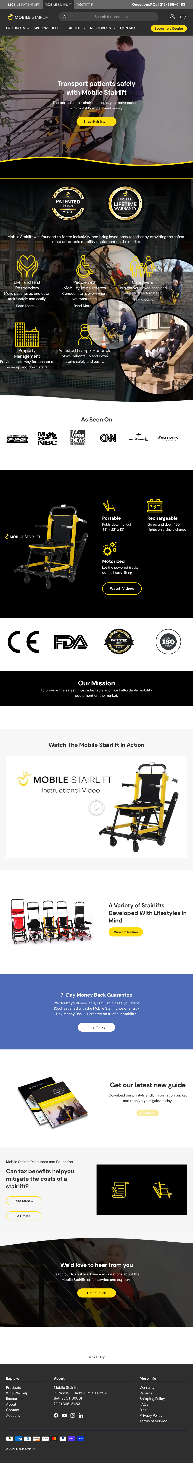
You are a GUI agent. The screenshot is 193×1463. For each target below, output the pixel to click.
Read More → (27, 305)
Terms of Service (153, 1421)
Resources (14, 1398)
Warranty (147, 1387)
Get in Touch (96, 1293)
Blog (143, 1409)
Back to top (96, 1357)
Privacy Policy (151, 1415)
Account (13, 1415)
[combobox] (109, 16)
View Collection (126, 932)
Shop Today (96, 1027)
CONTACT (128, 28)
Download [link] (147, 1113)
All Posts (23, 1216)
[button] (183, 16)
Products (13, 1387)
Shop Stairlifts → (96, 121)
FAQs (144, 1404)
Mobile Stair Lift (26, 1449)
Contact (12, 1409)
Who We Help (17, 1393)
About (11, 1404)
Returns (146, 1393)
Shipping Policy (152, 1398)
